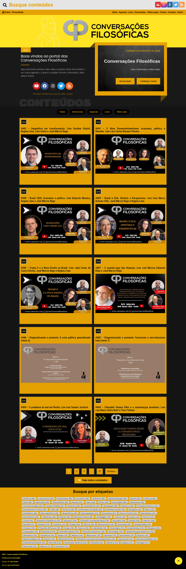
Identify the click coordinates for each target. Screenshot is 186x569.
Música (77, 535)
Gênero (112, 542)
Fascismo (124, 524)
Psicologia (115, 531)
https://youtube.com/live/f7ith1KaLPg (130, 385)
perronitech (13, 565)
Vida (55, 509)
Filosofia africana (49, 528)
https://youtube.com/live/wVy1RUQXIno (55, 246)
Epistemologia (118, 498)
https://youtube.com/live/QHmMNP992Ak (130, 455)
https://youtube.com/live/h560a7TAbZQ (130, 246)
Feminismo (64, 498)
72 (100, 471)
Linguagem (30, 531)
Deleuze (74, 506)
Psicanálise (60, 502)
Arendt (28, 524)
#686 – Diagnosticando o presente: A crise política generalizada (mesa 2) (56, 339)
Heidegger (104, 517)
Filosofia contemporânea (95, 520)
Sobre (180, 12)
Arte (27, 502)
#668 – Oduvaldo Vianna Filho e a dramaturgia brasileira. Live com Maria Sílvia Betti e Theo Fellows (130, 409)
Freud (28, 520)
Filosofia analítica (94, 531)
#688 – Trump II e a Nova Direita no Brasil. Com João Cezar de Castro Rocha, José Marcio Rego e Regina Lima (56, 269)
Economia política (75, 542)
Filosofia (96, 542)
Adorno (148, 520)
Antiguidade (143, 524)
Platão (65, 517)
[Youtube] (36, 86)
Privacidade (17, 12)
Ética (103, 502)
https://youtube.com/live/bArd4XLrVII (130, 315)
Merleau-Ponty (83, 517)
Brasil (135, 498)
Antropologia (89, 513)
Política (29, 498)
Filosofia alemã (69, 531)
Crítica (120, 517)
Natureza (30, 546)
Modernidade (31, 539)
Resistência (31, 517)
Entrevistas (140, 12)
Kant (91, 502)
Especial (94, 112)
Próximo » (111, 471)
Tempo (74, 524)
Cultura (59, 524)
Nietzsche (137, 502)
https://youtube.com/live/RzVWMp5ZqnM (55, 452)
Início (114, 12)
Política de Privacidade (11, 558)
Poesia (77, 502)
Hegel (63, 535)
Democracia (106, 524)
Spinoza (110, 535)
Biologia (143, 542)
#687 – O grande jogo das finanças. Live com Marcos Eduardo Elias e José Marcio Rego (130, 269)
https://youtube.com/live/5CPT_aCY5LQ (55, 315)
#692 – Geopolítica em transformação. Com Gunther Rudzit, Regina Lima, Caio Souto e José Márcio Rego (56, 130)
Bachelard (66, 539)
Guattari (70, 520)
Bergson (154, 528)
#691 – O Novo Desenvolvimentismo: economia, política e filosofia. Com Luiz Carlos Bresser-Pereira (130, 130)
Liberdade (99, 528)
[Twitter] (61, 86)
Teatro (83, 528)
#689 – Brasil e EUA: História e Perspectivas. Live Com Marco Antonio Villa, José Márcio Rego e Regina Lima (130, 200)
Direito (68, 509)
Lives (130, 12)
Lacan (134, 517)
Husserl (44, 524)
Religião (135, 509)
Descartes (126, 539)
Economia (109, 513)
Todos (62, 112)
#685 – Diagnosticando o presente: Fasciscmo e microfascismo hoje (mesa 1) (130, 339)
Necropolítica (50, 513)
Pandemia (30, 513)
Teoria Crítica (128, 513)
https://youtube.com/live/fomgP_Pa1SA (56, 176)
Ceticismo (61, 546)
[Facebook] (44, 86)
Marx (149, 509)
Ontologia (117, 528)
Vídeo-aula (122, 112)
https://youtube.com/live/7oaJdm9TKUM (130, 176)
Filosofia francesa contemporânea (96, 539)
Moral (45, 546)
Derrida (55, 542)
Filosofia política (148, 506)
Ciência (150, 498)
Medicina (49, 517)
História (99, 498)
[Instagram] (53, 86)
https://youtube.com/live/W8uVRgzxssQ (56, 385)
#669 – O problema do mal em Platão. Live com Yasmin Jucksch (54, 407)
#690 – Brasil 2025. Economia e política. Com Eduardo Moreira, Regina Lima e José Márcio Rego (56, 200)
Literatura (46, 498)
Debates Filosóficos (48, 520)
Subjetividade (55, 506)
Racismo (119, 520)
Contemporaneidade (90, 509)
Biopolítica (70, 513)
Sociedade (127, 535)
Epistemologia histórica (140, 531)
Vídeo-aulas (153, 12)
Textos (163, 12)
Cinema (29, 528)
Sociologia (119, 502)
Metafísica (148, 513)
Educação (42, 502)
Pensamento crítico (35, 509)
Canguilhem (91, 506)
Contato (172, 12)
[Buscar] (5, 5)
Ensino (49, 539)
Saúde (134, 520)
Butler (143, 535)
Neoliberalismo (115, 509)
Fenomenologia (32, 506)
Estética (128, 506)
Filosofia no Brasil (34, 542)
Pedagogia (111, 506)
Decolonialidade (147, 539)
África (89, 524)
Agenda (123, 12)
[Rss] (69, 86)
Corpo (69, 528)
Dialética (47, 535)
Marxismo (93, 535)
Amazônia (30, 535)
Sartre (148, 517)
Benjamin (49, 531)
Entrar (7, 12)
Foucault (82, 498)
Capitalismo (136, 528)
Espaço (127, 542)
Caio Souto (14, 562)
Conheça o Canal (148, 81)
